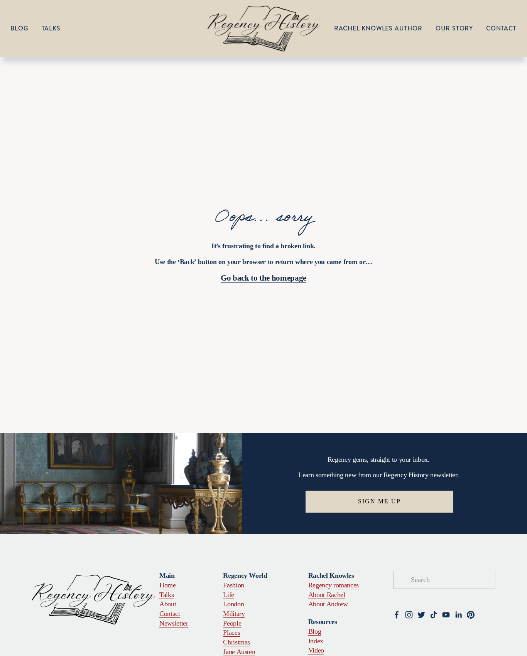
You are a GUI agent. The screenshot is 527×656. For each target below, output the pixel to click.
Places (231, 632)
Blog (19, 28)
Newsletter (173, 623)
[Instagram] (409, 615)
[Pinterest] (471, 615)
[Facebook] (396, 615)
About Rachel (326, 595)
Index (315, 641)
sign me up (379, 501)
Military (234, 613)
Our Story (454, 28)
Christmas (236, 642)
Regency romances (333, 585)
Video (316, 650)
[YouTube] (446, 615)
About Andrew (328, 604)
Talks (51, 28)
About (167, 604)
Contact (501, 28)
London (233, 604)
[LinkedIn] (458, 615)
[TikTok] (433, 615)
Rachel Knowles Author (378, 28)
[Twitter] (421, 615)
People (232, 623)
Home (167, 585)
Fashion (233, 585)
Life (228, 595)
